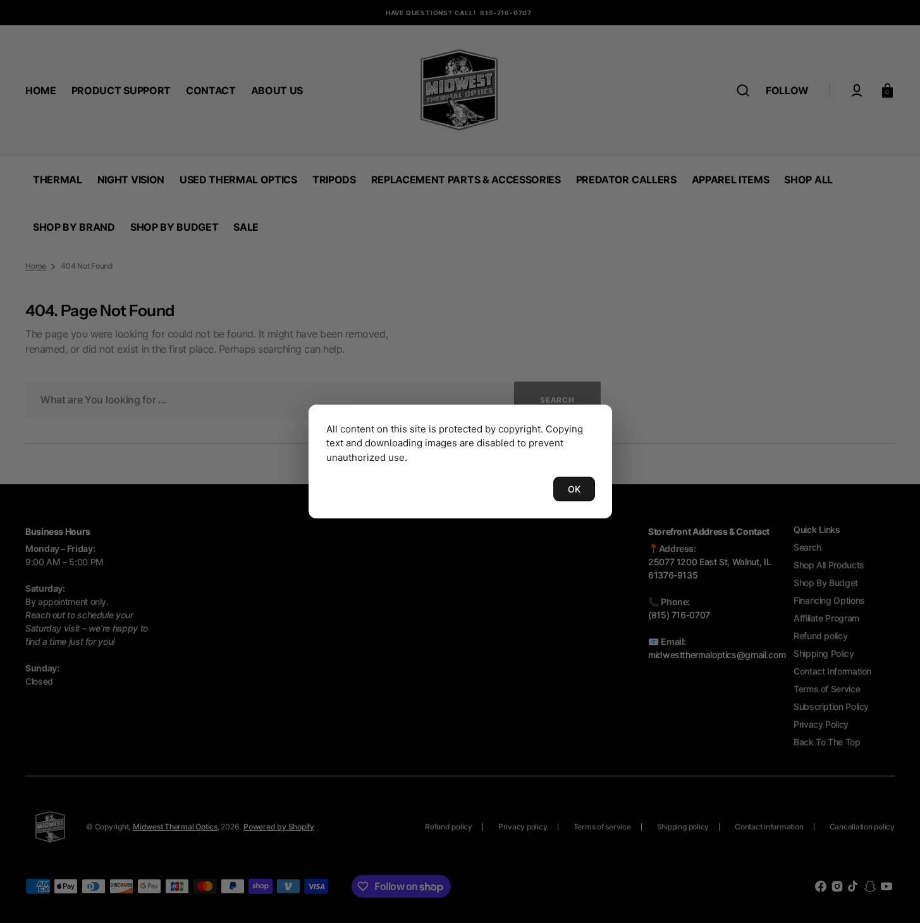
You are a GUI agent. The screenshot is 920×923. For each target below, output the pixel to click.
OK (574, 489)
